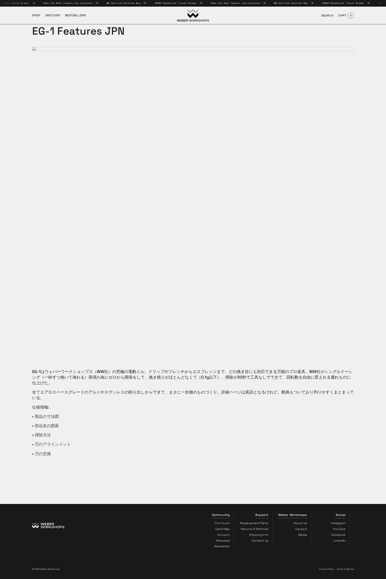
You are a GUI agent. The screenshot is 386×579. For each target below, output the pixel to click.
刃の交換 (43, 453)
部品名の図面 (47, 425)
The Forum (222, 523)
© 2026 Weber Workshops (46, 569)
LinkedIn (340, 540)
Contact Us (260, 540)
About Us (300, 523)
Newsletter (222, 546)
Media (302, 535)
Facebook (338, 535)
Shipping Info (258, 535)
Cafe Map (222, 529)
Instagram (338, 523)
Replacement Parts (254, 523)
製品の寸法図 (47, 416)
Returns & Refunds (254, 529)
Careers (301, 529)
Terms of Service (345, 569)
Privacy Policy (326, 569)
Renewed (223, 540)
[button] (327, 15)
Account (223, 535)
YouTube (339, 529)
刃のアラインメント (53, 444)
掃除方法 (43, 435)
